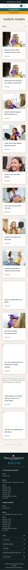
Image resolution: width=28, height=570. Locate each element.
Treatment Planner (14, 12)
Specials (19, 2)
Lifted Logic (19, 567)
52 (19, 444)
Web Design (9, 567)
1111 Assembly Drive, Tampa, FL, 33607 (12, 514)
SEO (14, 567)
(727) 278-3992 (6, 476)
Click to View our (11, 2)
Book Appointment (14, 9)
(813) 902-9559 (6, 508)
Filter (4, 26)
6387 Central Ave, (13, 482)
